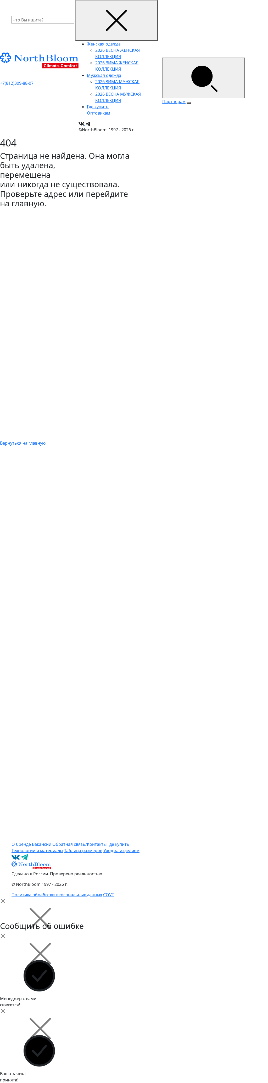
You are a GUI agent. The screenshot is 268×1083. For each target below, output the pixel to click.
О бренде (21, 844)
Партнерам (174, 101)
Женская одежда (104, 44)
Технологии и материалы (37, 850)
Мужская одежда (104, 75)
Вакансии (41, 844)
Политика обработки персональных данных (57, 895)
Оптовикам (98, 113)
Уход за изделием (121, 850)
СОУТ (108, 895)
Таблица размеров (83, 850)
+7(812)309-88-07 (17, 83)
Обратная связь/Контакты (79, 844)
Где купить (98, 107)
